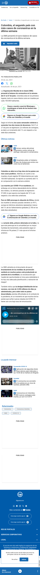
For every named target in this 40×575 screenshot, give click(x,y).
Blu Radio (3, 20)
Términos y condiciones (11, 547)
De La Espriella (14, 7)
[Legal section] (37, 540)
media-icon (20, 571)
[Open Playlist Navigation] (37, 571)
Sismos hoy (23, 7)
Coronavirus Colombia (23, 409)
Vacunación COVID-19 (20, 366)
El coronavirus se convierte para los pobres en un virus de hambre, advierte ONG (25, 383)
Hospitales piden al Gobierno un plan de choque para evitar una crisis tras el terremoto (26, 162)
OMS (5, 413)
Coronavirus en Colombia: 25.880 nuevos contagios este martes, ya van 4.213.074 (24, 395)
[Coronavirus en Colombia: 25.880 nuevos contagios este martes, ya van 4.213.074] (6, 393)
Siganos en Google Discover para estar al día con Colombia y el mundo (21, 116)
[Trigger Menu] (3, 2)
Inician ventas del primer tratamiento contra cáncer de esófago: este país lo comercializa (26, 150)
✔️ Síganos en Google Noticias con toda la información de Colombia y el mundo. (22, 216)
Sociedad (16, 378)
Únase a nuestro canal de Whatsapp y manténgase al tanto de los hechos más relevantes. (22, 108)
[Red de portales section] (37, 529)
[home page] (20, 494)
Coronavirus (7, 409)
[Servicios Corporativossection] (37, 535)
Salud (10, 20)
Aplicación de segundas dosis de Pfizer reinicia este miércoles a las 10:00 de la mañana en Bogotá (26, 371)
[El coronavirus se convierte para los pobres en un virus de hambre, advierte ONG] (6, 381)
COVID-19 (16, 413)
